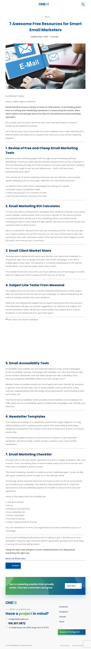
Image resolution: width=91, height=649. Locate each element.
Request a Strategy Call (69, 632)
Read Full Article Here (16, 558)
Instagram (63, 611)
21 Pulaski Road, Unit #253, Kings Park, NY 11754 (29, 627)
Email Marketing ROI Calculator (34, 206)
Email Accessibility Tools (29, 363)
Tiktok (61, 621)
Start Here (71, 586)
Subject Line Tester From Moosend (36, 285)
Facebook (63, 607)
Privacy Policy (64, 645)
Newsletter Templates (27, 416)
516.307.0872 (16, 623)
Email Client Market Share (30, 250)
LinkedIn (62, 616)
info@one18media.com (19, 619)
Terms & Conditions (78, 645)
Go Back (15, 565)
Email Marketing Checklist (30, 454)
